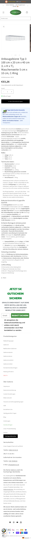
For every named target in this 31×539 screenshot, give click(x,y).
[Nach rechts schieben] (19, 55)
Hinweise (23, 1)
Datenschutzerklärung (9, 390)
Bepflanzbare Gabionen (10, 348)
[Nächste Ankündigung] (28, 6)
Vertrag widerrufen (10, 436)
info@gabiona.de (13, 465)
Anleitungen (6, 421)
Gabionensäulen (8, 352)
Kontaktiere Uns (7, 409)
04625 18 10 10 (13, 450)
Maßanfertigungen (8, 341)
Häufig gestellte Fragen (9, 413)
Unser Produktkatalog (9, 428)
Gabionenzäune (7, 356)
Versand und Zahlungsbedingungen (13, 402)
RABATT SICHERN (20, 315)
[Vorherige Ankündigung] (3, 6)
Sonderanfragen (7, 425)
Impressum (6, 386)
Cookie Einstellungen (9, 394)
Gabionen (6, 344)
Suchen (5, 432)
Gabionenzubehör (8, 360)
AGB (4, 405)
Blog (4, 417)
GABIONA (12, 535)
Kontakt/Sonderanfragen (10, 368)
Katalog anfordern (8, 371)
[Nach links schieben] (12, 55)
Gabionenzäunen (8, 489)
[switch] (3, 536)
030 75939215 (13, 461)
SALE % (5, 375)
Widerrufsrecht (7, 398)
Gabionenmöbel (7, 364)
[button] (3, 12)
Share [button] (4, 278)
